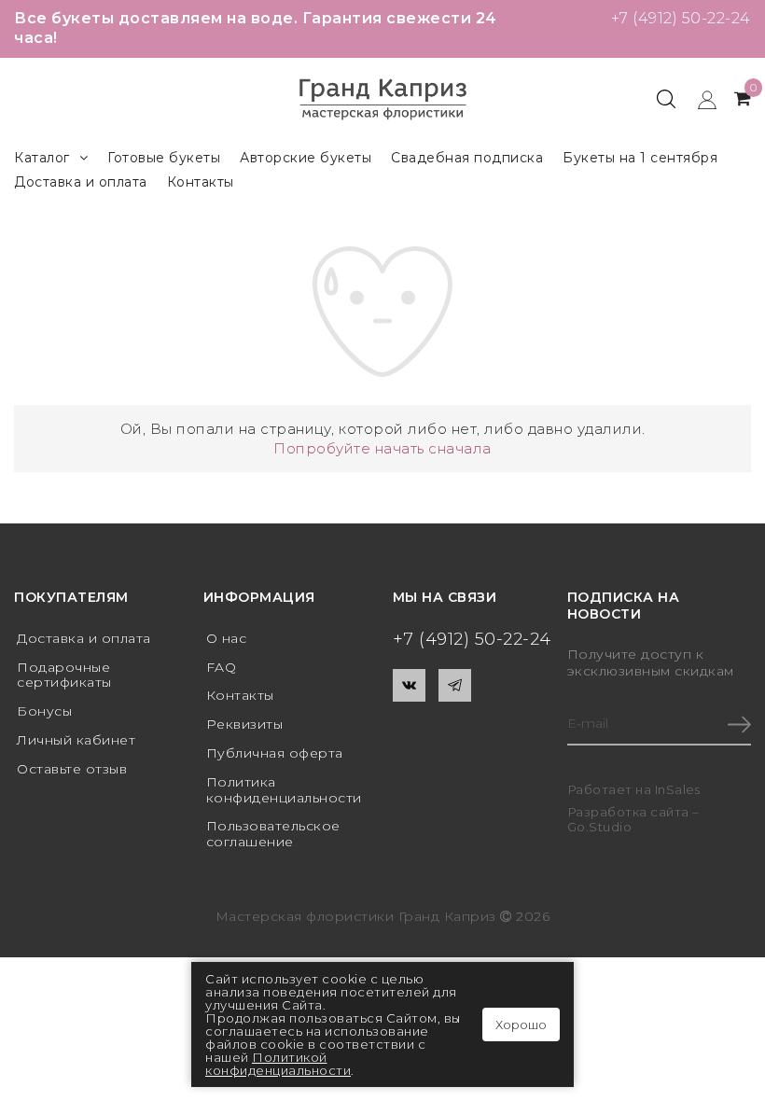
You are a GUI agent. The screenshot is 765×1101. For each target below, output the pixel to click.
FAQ (221, 667)
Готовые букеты (163, 157)
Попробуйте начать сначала (382, 448)
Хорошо (521, 1024)
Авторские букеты (305, 157)
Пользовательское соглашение (273, 833)
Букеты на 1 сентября (640, 157)
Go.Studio (600, 826)
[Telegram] (454, 685)
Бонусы (44, 711)
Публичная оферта (274, 753)
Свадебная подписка (467, 157)
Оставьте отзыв (72, 768)
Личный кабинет (76, 740)
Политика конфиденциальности (284, 789)
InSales (678, 789)
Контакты (200, 182)
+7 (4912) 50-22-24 (681, 18)
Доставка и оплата (80, 182)
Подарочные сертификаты (64, 675)
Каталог (42, 157)
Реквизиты (245, 724)
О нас (226, 638)
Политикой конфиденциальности (278, 1064)
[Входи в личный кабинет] (698, 98)
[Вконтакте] (409, 685)
